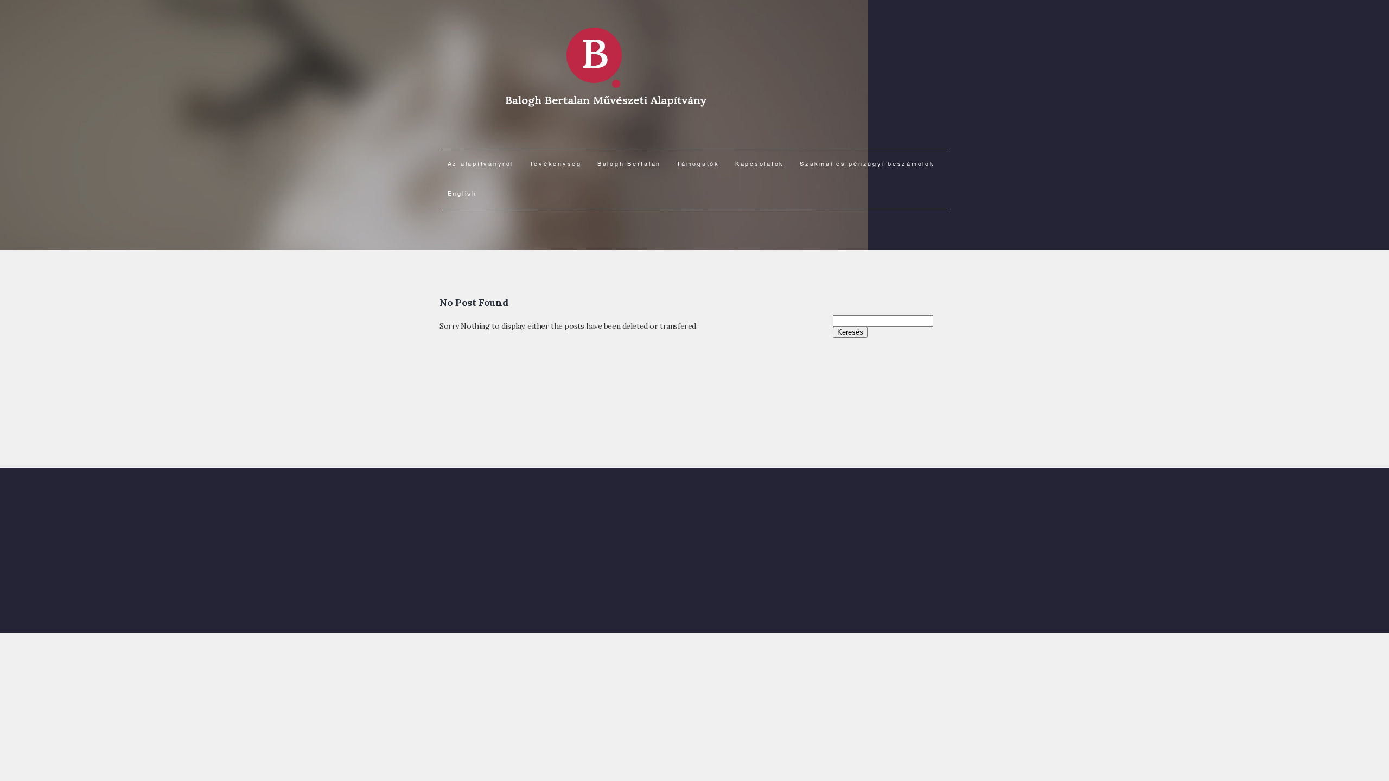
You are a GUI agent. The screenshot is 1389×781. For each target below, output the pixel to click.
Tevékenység (556, 163)
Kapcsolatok (759, 163)
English (462, 193)
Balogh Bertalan (629, 163)
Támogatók (698, 163)
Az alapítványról (481, 163)
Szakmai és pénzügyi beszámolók (867, 163)
